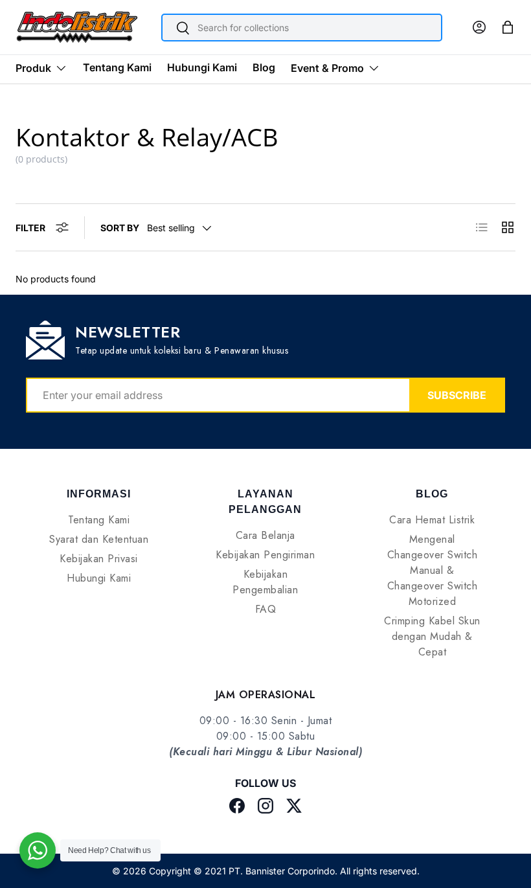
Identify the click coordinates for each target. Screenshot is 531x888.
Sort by (119, 227)
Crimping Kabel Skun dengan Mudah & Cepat (432, 636)
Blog (264, 67)
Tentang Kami (117, 67)
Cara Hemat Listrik (432, 519)
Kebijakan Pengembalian (265, 582)
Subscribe (456, 395)
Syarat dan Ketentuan (98, 539)
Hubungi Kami (202, 67)
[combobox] (302, 27)
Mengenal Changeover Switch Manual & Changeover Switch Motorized (432, 570)
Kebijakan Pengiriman (265, 554)
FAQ (266, 609)
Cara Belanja (265, 535)
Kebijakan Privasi (99, 558)
